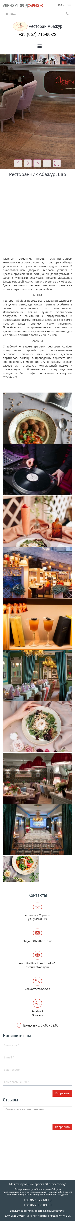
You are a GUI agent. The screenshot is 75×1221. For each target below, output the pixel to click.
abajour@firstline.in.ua (37, 941)
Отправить (62, 1127)
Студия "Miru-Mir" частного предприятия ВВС (44, 1215)
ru (60, 5)
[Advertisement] (37, 217)
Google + (37, 1015)
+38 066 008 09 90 (37, 1205)
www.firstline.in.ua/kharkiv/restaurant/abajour (37, 965)
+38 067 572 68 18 (37, 1200)
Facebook (37, 1011)
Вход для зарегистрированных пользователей (37, 1210)
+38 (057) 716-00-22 (37, 34)
